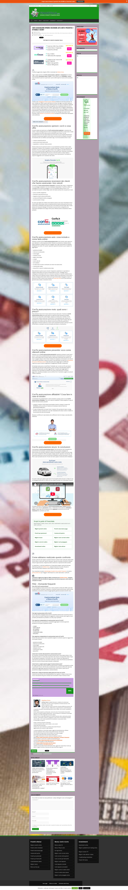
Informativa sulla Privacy (34, 5)
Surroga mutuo (58, 850)
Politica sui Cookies (44, 5)
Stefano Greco (60, 72)
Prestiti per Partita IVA (36, 858)
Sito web (34, 820)
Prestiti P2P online (83, 860)
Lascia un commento (38, 35)
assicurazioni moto (47, 753)
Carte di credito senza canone (62, 872)
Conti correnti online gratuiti (62, 856)
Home (31, 20)
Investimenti (52, 20)
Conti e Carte (45, 20)
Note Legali (51, 5)
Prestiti (35, 20)
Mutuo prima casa (35, 867)
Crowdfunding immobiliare (85, 857)
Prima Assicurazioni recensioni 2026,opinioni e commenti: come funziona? (52, 771)
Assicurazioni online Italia (54, 33)
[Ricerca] (98, 6)
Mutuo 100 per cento (60, 847)
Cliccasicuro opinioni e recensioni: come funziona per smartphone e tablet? (38, 786)
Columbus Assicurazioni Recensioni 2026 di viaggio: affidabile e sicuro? (66, 770)
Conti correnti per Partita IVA (62, 858)
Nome (34, 812)
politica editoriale (36, 572)
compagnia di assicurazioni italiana (46, 101)
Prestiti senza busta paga (37, 850)
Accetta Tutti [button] (74, 888)
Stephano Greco (36, 32)
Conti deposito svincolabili (61, 867)
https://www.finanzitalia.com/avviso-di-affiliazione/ (50, 740)
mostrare (45, 121)
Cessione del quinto (35, 853)
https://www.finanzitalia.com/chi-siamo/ (46, 743)
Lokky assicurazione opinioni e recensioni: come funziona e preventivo (38, 770)
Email (34, 816)
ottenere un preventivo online (46, 113)
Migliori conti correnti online (62, 853)
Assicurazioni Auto (37, 33)
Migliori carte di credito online (62, 869)
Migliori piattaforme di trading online (88, 847)
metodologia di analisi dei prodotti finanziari (55, 571)
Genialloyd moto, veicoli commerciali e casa (66, 784)
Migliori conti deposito (60, 861)
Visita (69, 48)
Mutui (40, 20)
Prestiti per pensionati (36, 856)
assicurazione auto (38, 753)
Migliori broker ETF (83, 851)
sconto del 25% (57, 278)
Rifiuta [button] (80, 888)
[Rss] (89, 6)
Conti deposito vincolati (60, 864)
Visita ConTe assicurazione (53, 118)
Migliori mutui (34, 864)
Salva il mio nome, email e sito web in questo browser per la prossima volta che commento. (52, 825)
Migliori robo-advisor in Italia (86, 854)
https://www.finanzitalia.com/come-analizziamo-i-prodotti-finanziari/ (53, 737)
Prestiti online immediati (37, 847)
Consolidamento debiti (36, 861)
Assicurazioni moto (45, 33)
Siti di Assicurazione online (65, 33)
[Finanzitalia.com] (45, 12)
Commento (35, 799)
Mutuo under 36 (59, 845)
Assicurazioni (59, 20)
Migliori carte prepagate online (62, 875)
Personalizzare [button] (87, 888)
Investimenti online (83, 845)
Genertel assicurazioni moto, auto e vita (52, 783)
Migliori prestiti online (36, 845)
